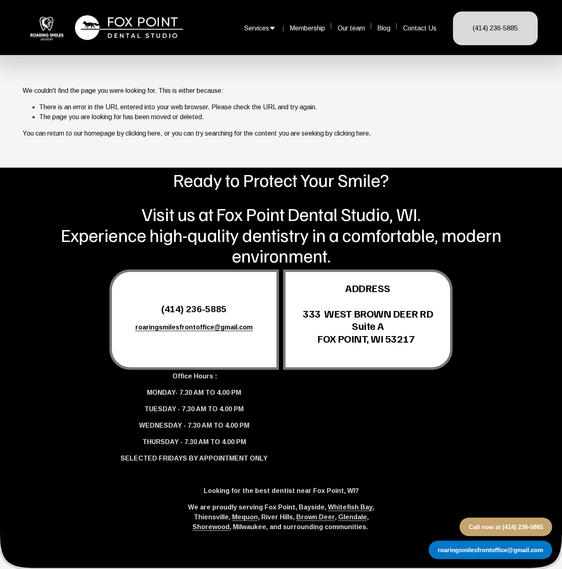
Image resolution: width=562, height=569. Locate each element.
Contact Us (420, 28)
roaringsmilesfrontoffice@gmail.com (490, 549)
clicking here (142, 133)
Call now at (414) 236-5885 (506, 526)
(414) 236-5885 (495, 28)
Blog (383, 28)
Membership (307, 28)
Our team (351, 28)
